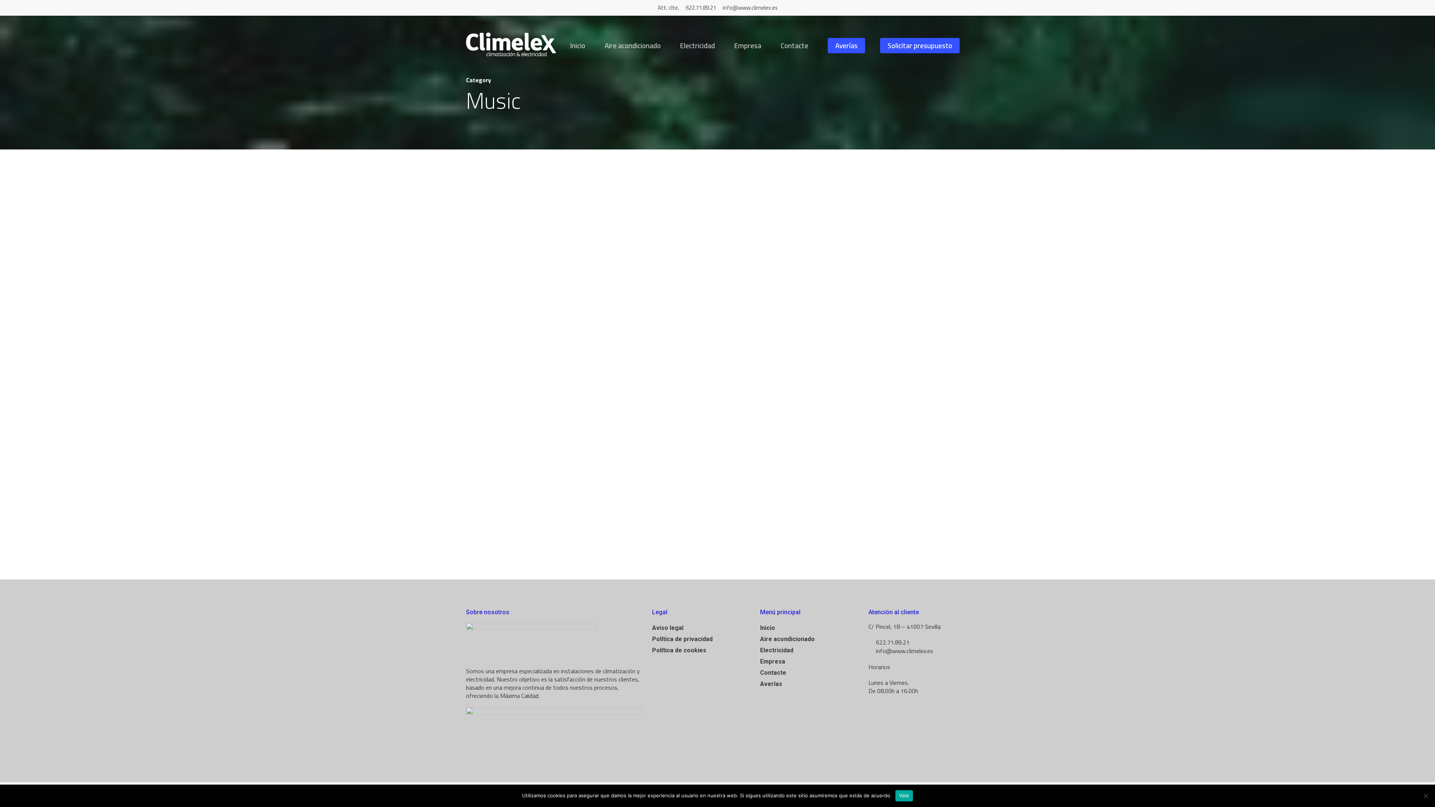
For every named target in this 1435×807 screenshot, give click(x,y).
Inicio (577, 45)
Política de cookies (679, 650)
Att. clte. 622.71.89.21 (687, 7)
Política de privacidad (682, 639)
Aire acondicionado (633, 45)
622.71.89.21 (892, 642)
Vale (904, 795)
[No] (1425, 796)
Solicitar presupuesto (920, 45)
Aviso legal (667, 627)
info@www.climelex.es (750, 7)
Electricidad (697, 45)
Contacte (794, 45)
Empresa (747, 45)
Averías (846, 45)
